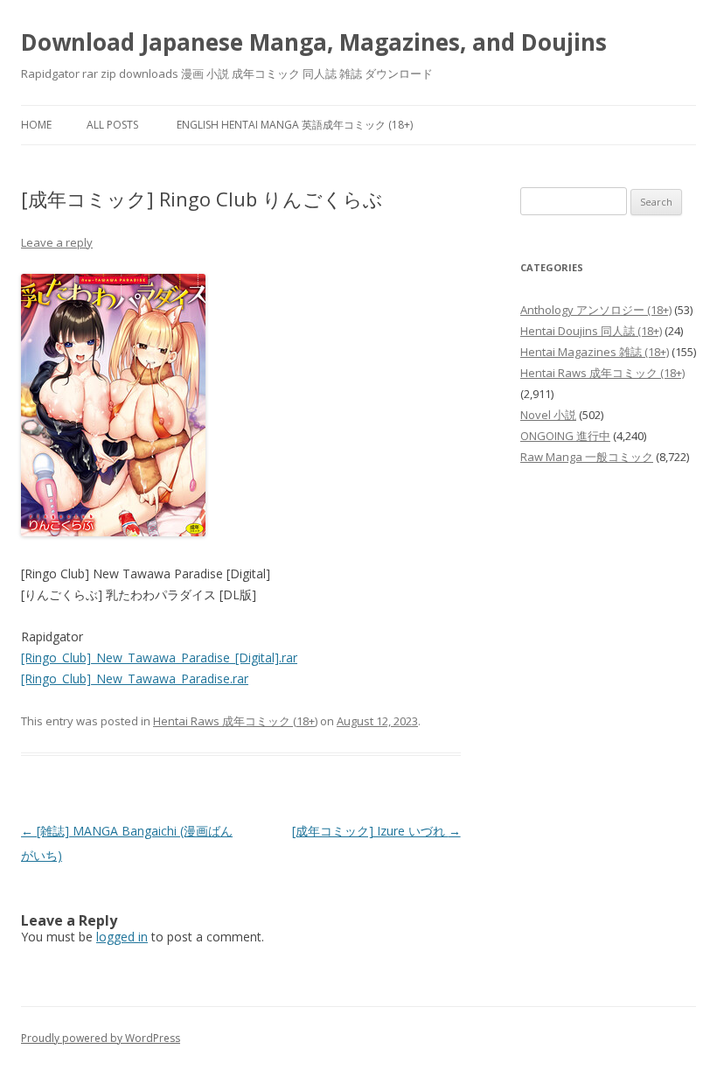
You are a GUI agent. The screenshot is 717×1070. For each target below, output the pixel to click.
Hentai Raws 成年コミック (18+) (235, 721)
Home (36, 124)
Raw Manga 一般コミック (586, 457)
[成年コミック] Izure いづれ (376, 830)
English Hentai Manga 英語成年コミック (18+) (295, 124)
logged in (122, 936)
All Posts (112, 124)
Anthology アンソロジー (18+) (596, 310)
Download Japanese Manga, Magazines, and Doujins (314, 42)
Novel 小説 (548, 415)
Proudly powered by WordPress (100, 1038)
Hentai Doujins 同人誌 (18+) (591, 331)
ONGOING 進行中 (565, 436)
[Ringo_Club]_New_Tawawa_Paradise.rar (134, 678)
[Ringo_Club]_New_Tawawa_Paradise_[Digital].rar (159, 657)
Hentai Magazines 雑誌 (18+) (594, 352)
